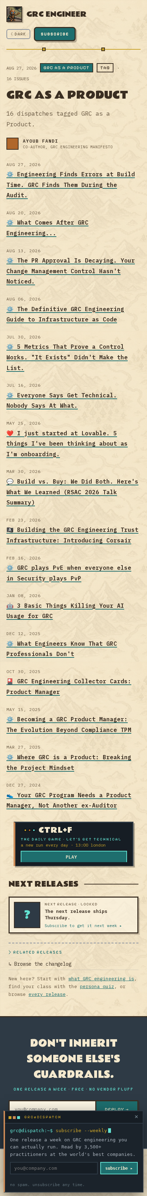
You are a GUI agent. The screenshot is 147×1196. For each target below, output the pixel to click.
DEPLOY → (117, 1109)
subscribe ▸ (119, 1168)
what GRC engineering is (101, 979)
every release (47, 994)
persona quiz (97, 986)
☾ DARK (18, 34)
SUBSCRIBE (55, 34)
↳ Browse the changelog (40, 964)
